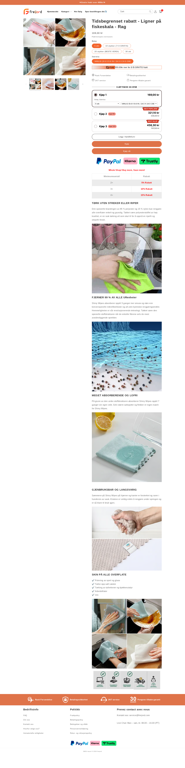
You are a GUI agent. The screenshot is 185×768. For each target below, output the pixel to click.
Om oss (26, 720)
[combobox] (135, 11)
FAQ (25, 715)
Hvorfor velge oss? (31, 729)
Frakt (94, 37)
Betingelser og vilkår (79, 724)
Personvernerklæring (79, 729)
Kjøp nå (126, 151)
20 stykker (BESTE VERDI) (107, 51)
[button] (66, 11)
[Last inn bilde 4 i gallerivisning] (73, 84)
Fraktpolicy (75, 715)
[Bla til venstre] (26, 84)
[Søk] (150, 11)
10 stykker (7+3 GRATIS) (116, 46)
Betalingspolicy (76, 720)
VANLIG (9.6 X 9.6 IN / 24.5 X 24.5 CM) (113, 61)
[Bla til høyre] (83, 84)
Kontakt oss (28, 724)
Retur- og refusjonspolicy (81, 733)
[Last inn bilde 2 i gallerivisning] (48, 84)
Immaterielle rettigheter (33, 733)
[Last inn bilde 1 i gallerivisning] (35, 84)
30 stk (128, 51)
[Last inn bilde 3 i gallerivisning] (60, 84)
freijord (99, 751)
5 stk (97, 46)
